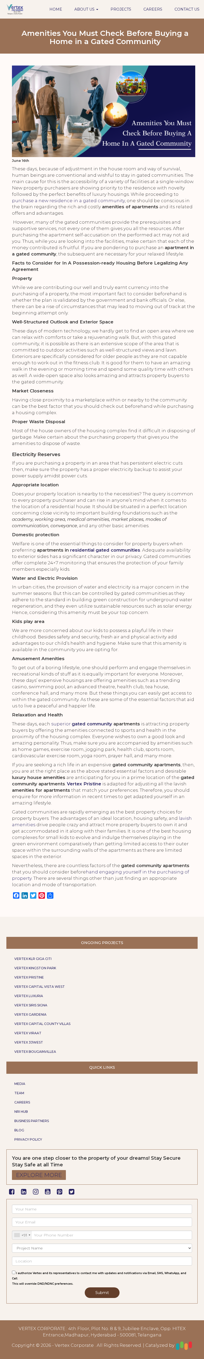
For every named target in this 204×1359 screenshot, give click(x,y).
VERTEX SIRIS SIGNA (30, 1005)
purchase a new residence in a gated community (68, 200)
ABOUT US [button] (85, 9)
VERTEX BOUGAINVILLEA (35, 1052)
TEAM (19, 1093)
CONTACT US (187, 9)
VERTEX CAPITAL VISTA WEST (39, 987)
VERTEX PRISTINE (29, 977)
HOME (55, 9)
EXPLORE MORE (39, 1175)
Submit (102, 1292)
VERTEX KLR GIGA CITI (33, 959)
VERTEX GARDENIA (30, 1014)
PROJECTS (120, 9)
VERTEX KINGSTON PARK (35, 968)
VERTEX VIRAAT (27, 1033)
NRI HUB (21, 1112)
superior (61, 723)
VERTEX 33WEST (28, 1042)
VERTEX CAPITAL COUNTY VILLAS (42, 1024)
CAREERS (152, 9)
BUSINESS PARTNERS (31, 1121)
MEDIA (19, 1084)
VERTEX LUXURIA (28, 996)
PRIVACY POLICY (28, 1139)
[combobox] (22, 1235)
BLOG (19, 1130)
